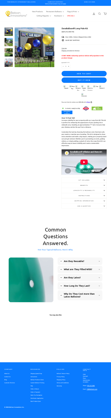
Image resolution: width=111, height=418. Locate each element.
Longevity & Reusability (84, 190)
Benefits (84, 185)
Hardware (58, 16)
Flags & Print (72, 11)
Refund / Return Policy (63, 373)
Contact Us (7, 376)
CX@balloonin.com (92, 389)
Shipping (64, 51)
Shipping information (84, 201)
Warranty (59, 386)
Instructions (84, 195)
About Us (7, 373)
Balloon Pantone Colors (37, 379)
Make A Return (35, 389)
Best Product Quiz (36, 401)
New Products (37, 11)
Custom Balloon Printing (37, 383)
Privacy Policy (61, 376)
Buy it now (84, 80)
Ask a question (84, 206)
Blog (5, 379)
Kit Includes (84, 180)
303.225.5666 (91, 385)
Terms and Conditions (63, 383)
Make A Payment (35, 392)
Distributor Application (37, 398)
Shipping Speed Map (36, 373)
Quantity (66, 62)
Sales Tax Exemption (36, 395)
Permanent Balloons (54, 11)
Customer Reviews (9, 383)
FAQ (32, 386)
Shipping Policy (61, 379)
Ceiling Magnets (43, 16)
